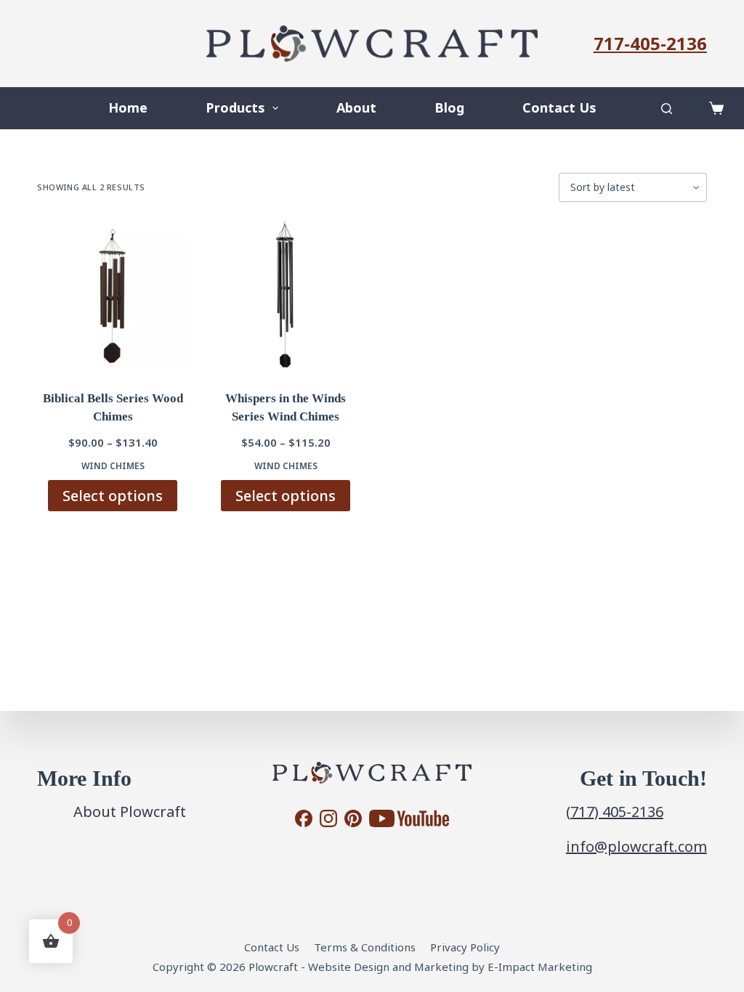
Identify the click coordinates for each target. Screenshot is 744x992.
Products (235, 107)
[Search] (666, 108)
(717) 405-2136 (614, 811)
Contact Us (559, 107)
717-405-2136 (650, 43)
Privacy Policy (465, 947)
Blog (449, 107)
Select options (112, 495)
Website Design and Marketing (388, 966)
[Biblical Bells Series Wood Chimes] (112, 295)
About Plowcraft (129, 811)
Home (127, 107)
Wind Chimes (113, 466)
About (356, 107)
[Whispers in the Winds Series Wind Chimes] (285, 295)
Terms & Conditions (365, 947)
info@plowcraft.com (636, 846)
